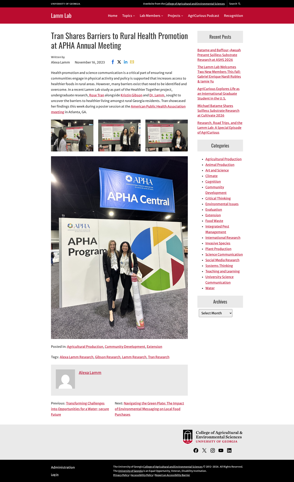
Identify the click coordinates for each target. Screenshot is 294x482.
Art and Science (217, 170)
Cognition (213, 181)
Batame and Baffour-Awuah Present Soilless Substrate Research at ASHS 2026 (219, 55)
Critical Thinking (218, 198)
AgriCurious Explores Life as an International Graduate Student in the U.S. (218, 93)
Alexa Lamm (90, 372)
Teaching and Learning (222, 271)
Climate (211, 176)
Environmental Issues (222, 204)
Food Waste (214, 221)
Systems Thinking (219, 266)
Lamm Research (134, 357)
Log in (55, 474)
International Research (222, 238)
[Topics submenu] (134, 16)
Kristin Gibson (131, 95)
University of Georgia (130, 470)
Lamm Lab (61, 15)
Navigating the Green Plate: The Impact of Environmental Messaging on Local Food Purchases (149, 408)
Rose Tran (96, 95)
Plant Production (218, 249)
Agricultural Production (85, 347)
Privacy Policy (121, 475)
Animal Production (219, 165)
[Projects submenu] (182, 16)
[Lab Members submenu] (162, 16)
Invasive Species (217, 243)
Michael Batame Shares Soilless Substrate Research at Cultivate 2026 (218, 110)
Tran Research (158, 357)
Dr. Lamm (156, 95)
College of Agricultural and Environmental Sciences (195, 3)
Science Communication (224, 254)
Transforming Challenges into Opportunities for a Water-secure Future (80, 408)
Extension (154, 347)
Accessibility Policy (142, 475)
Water (210, 288)
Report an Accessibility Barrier (172, 475)
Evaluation (213, 210)
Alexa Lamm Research (76, 357)
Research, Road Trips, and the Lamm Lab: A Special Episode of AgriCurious (219, 127)
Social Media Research (222, 260)
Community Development (125, 347)
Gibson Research (107, 357)
